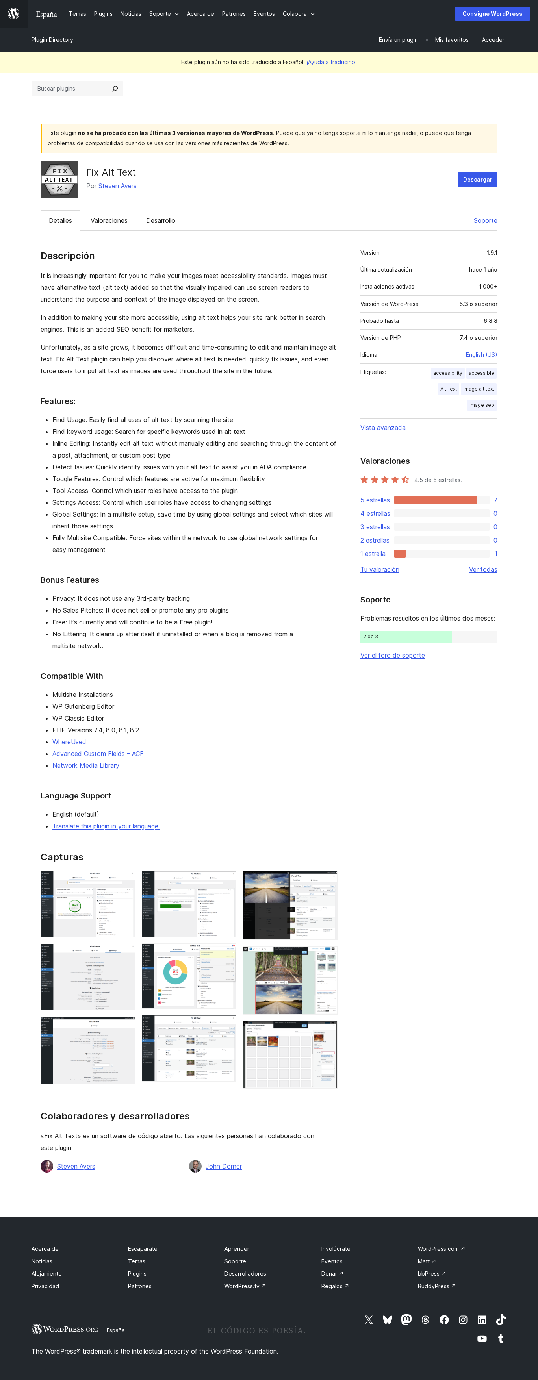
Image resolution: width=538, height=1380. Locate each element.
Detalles (60, 220)
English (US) (481, 354)
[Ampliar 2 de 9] (125, 954)
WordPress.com (442, 1248)
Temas (136, 1261)
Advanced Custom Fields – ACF (98, 754)
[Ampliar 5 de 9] (226, 954)
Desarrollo (160, 220)
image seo (481, 405)
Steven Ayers (117, 186)
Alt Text (448, 389)
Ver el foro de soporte (392, 655)
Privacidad (45, 1286)
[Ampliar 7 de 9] (327, 881)
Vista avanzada (383, 428)
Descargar (477, 179)
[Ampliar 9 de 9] (327, 1031)
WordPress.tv (245, 1286)
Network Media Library (85, 765)
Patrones (140, 1286)
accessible (481, 373)
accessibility (447, 373)
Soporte (485, 220)
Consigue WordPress (492, 13)
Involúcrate (336, 1248)
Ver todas (483, 569)
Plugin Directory (52, 39)
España (116, 1330)
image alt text (478, 389)
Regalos (335, 1286)
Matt (427, 1261)
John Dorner (224, 1166)
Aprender (236, 1248)
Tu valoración (379, 569)
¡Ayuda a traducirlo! (331, 62)
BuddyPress (437, 1286)
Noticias (42, 1261)
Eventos (332, 1261)
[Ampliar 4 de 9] (226, 881)
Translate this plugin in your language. (106, 826)
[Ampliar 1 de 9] (125, 881)
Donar (332, 1273)
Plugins (137, 1273)
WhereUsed (69, 742)
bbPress (432, 1273)
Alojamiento (47, 1273)
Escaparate (143, 1248)
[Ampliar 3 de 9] (125, 1027)
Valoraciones (109, 220)
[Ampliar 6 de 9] (226, 1026)
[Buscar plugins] (115, 88)
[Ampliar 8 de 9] (327, 957)
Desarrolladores (245, 1273)
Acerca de (45, 1248)
